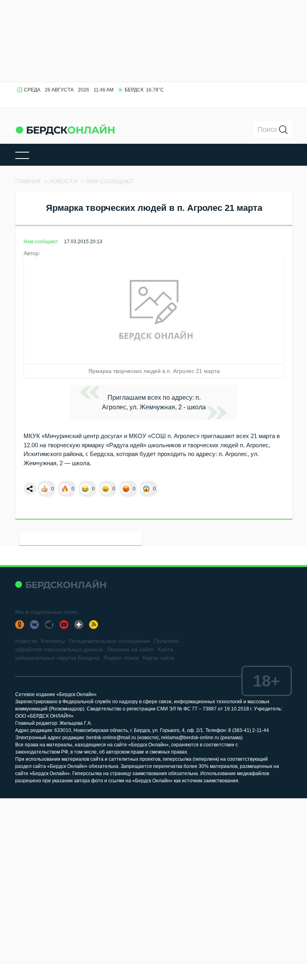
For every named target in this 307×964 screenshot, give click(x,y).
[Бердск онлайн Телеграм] (49, 624)
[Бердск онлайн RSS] (93, 624)
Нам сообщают (41, 241)
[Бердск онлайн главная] (60, 584)
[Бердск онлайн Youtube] (64, 624)
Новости (26, 641)
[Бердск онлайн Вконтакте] (34, 624)
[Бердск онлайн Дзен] (78, 624)
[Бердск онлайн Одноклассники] (19, 624)
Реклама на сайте (130, 649)
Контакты (53, 641)
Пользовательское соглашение (109, 641)
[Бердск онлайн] (65, 129)
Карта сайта (158, 658)
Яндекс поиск (121, 658)
